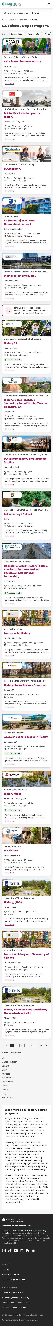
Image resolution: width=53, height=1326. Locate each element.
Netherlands (8, 1077)
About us (5, 1269)
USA (4, 1057)
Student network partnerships (14, 1279)
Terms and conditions (10, 1320)
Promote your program (11, 1274)
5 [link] (31, 1045)
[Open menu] (49, 4)
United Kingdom (9, 1061)
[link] (35, 19)
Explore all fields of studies (12, 1293)
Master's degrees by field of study (15, 1298)
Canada (5, 1065)
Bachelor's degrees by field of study (16, 1302)
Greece (5, 1089)
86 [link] (41, 1045)
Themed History (34, 34)
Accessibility (34, 1320)
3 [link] (21, 1045)
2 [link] (16, 1045)
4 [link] (26, 1045)
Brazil (4, 1085)
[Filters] (49, 34)
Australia (6, 1073)
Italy (4, 1093)
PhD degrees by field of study (14, 1307)
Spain (4, 1069)
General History (17, 34)
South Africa (7, 1081)
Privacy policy (24, 1320)
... (36, 1045)
